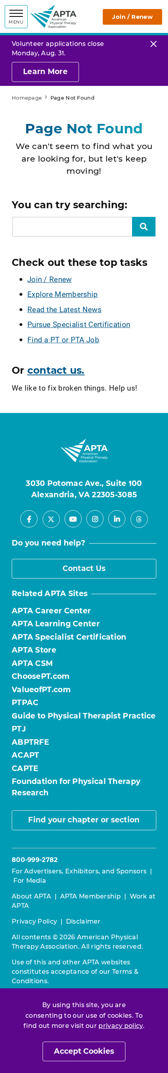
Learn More (45, 71)
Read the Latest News (64, 309)
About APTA (31, 896)
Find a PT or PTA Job (63, 339)
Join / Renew (132, 16)
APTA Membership (90, 896)
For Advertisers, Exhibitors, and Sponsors (79, 871)
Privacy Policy (34, 921)
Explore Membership (62, 294)
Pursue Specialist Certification (78, 324)
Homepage (27, 98)
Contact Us (84, 568)
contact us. (56, 370)
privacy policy (120, 1025)
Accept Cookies (84, 1051)
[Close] (153, 43)
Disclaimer (83, 921)
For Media (29, 880)
